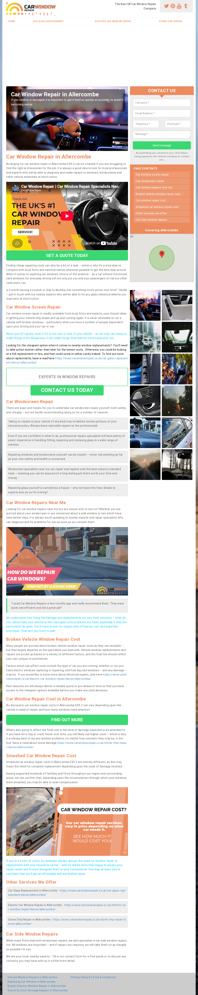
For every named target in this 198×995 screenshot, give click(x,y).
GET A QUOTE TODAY (67, 255)
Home (11, 21)
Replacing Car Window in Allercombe (31, 981)
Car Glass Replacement (48, 21)
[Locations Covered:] (7, 3)
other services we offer (151, 213)
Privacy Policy (80, 977)
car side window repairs (151, 219)
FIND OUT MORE (67, 719)
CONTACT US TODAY (67, 390)
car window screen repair (152, 174)
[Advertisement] (99, 57)
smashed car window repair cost (157, 206)
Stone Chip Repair (170, 21)
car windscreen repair (150, 181)
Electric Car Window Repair (113, 21)
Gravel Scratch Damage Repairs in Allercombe (38, 990)
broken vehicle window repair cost (158, 194)
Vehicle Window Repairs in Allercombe (32, 977)
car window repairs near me (154, 187)
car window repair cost (151, 200)
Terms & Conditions (103, 977)
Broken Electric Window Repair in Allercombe (37, 985)
